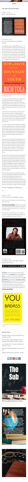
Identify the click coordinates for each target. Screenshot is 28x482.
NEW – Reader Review (8, 14)
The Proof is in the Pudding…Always (12, 197)
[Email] (19, 359)
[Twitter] (8, 359)
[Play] (3, 266)
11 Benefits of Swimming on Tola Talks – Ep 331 (12, 352)
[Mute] (20, 266)
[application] (14, 266)
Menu (14, 3)
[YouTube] (14, 359)
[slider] (23, 266)
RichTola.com (19, 187)
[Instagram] (11, 359)
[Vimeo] (17, 359)
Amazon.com (11, 187)
